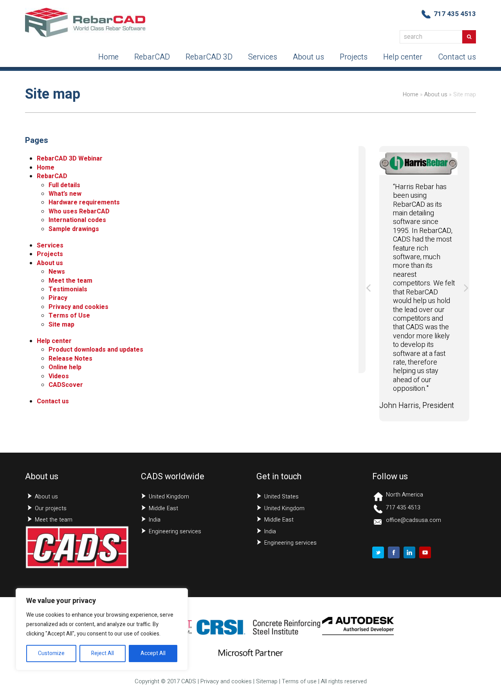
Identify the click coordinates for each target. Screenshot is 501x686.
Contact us (53, 401)
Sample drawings (74, 229)
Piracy (58, 298)
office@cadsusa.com (413, 520)
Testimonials (68, 289)
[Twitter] (378, 552)
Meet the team (70, 280)
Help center (54, 341)
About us (435, 94)
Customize (51, 653)
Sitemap (267, 681)
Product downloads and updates (96, 349)
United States (281, 497)
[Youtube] (425, 552)
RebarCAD (52, 176)
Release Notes (70, 358)
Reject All (102, 653)
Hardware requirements (84, 202)
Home (410, 94)
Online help (65, 367)
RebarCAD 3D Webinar (70, 158)
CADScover (66, 385)
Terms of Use (69, 315)
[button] (368, 287)
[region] (102, 629)
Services (50, 245)
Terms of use (299, 681)
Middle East (163, 508)
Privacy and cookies (78, 307)
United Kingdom (169, 497)
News (57, 271)
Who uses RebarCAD (79, 211)
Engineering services (175, 531)
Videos (59, 376)
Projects (50, 254)
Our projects (51, 508)
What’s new (65, 194)
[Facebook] (394, 552)
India (154, 520)
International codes (77, 220)
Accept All (153, 653)
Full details (64, 185)
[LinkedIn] (409, 552)
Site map (61, 324)
